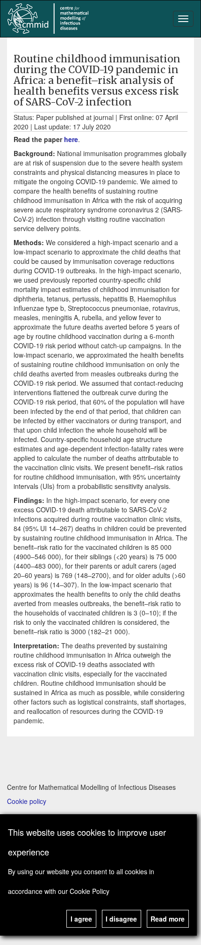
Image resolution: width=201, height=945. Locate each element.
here (71, 139)
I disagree (121, 918)
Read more (168, 918)
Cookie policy (26, 801)
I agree (81, 918)
